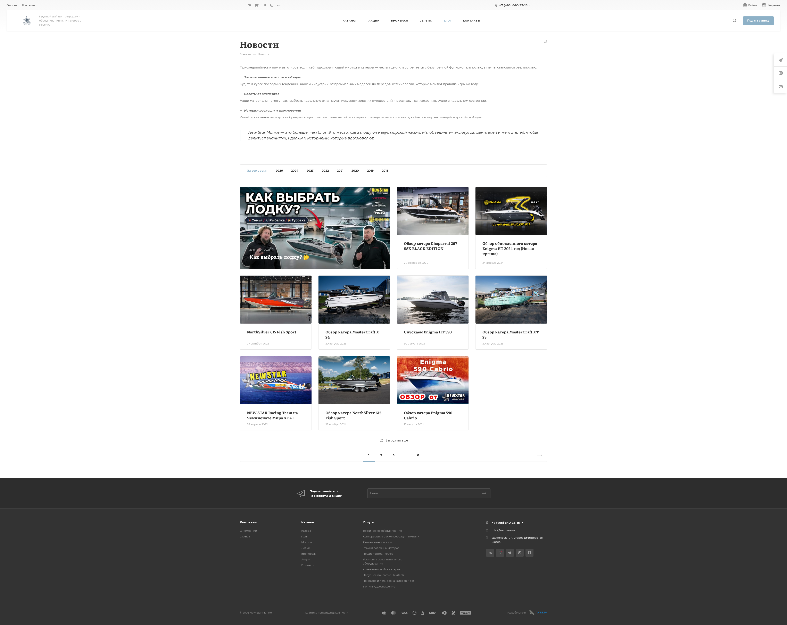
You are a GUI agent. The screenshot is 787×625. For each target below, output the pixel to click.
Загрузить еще (397, 440)
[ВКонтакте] (250, 5)
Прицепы (308, 565)
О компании (248, 530)
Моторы (306, 542)
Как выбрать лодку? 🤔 (279, 256)
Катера (306, 530)
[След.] (537, 455)
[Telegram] (265, 5)
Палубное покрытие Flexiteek (383, 575)
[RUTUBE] (257, 5)
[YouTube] (272, 5)
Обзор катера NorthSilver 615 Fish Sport (353, 415)
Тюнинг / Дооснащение (379, 586)
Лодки (305, 548)
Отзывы (245, 536)
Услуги (368, 522)
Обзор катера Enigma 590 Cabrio (428, 415)
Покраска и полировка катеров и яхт (388, 580)
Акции (305, 559)
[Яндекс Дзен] (529, 553)
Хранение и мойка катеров (381, 569)
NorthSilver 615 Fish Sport (271, 332)
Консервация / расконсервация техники (391, 536)
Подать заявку (758, 20)
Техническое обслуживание (382, 530)
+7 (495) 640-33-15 (513, 5)
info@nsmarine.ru (504, 530)
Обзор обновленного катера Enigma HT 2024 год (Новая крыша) (509, 248)
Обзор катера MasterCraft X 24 (352, 334)
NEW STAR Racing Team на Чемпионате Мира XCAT (272, 415)
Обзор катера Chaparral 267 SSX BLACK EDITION (430, 246)
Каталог (308, 522)
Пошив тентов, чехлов (378, 553)
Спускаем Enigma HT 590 (428, 332)
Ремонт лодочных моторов (381, 548)
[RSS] (545, 41)
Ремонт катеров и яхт (377, 542)
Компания (248, 522)
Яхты (304, 536)
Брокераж (308, 553)
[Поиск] (734, 21)
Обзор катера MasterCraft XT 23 (510, 334)
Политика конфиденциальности (326, 612)
